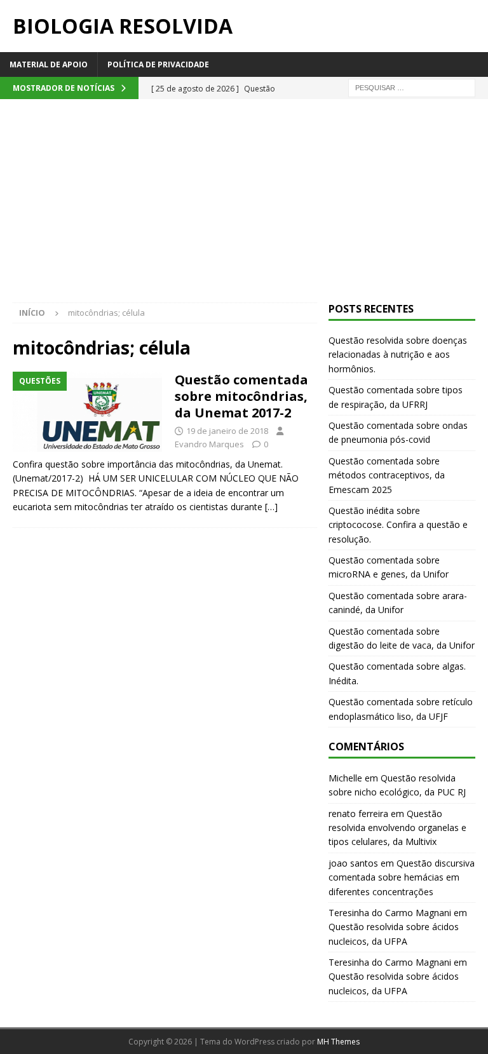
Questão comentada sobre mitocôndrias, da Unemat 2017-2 (241, 396)
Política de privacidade (158, 64)
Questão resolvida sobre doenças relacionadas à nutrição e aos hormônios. (398, 354)
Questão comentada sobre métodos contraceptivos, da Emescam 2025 (387, 475)
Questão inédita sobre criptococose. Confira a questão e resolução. (398, 524)
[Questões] (87, 412)
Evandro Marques (209, 444)
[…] (271, 507)
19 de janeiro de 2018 (227, 430)
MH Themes (338, 1041)
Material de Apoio (49, 64)
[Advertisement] (244, 207)
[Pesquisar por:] (411, 87)
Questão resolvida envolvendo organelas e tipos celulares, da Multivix (397, 827)
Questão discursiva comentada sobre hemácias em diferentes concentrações (402, 877)
